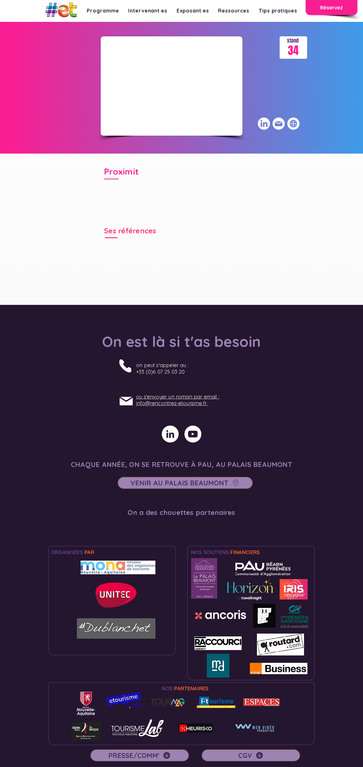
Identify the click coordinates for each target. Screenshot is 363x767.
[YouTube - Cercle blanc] (192, 434)
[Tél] (125, 365)
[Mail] (126, 401)
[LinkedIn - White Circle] (170, 434)
